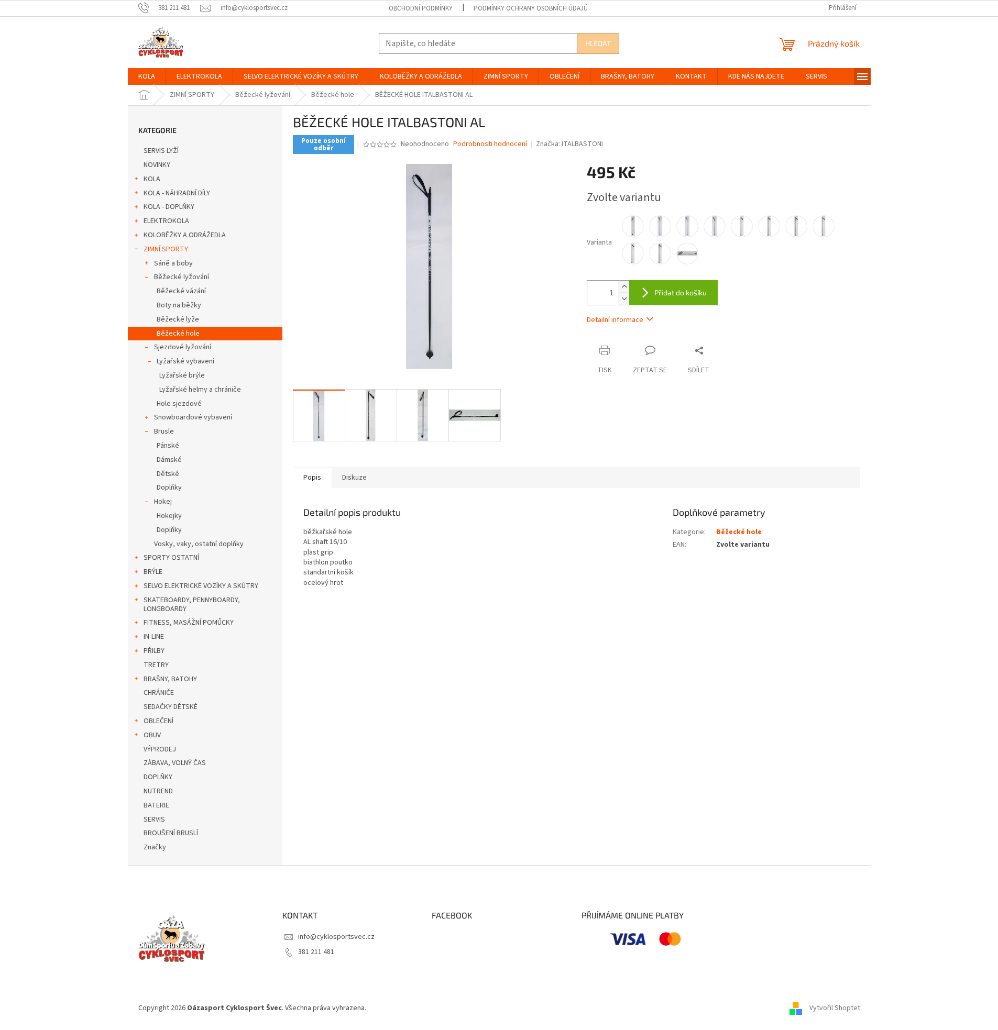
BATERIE (156, 805)
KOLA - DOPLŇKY (169, 207)
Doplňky (169, 487)
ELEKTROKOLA (166, 221)
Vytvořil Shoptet (834, 1008)
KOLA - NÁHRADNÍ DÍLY (177, 193)
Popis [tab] (312, 477)
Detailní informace (615, 320)
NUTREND (158, 791)
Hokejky (169, 516)
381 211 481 (316, 952)
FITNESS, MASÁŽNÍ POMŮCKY (189, 622)
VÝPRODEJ (160, 749)
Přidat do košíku (680, 292)
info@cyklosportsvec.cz (336, 937)
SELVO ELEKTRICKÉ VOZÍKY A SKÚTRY (201, 586)
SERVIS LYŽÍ (161, 151)
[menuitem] (147, 76)
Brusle (164, 431)
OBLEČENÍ (158, 721)
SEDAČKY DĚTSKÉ (171, 707)
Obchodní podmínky (421, 8)
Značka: (569, 144)
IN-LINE (154, 637)
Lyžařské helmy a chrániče (200, 389)
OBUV (152, 735)
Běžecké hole (178, 333)
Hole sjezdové (179, 403)
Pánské (168, 445)
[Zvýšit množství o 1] (624, 287)
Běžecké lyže (178, 319)
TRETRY (156, 665)
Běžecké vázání (181, 291)
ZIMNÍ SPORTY (166, 249)
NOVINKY (157, 165)
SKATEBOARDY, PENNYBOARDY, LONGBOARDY (192, 604)
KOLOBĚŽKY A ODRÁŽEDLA (185, 235)
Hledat (598, 43)
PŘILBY (154, 651)
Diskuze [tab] (354, 477)
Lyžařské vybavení (185, 361)
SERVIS (154, 819)
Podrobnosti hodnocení (490, 144)
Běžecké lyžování (181, 277)
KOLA (152, 179)
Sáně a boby (173, 263)
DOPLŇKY (158, 777)
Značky (155, 847)
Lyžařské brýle (182, 375)
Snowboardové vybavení (193, 417)
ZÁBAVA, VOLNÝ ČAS (175, 763)
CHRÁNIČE (159, 693)
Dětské (168, 474)
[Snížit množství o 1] (624, 299)
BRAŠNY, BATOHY (170, 679)
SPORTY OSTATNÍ (171, 557)
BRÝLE (153, 572)
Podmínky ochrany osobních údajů (531, 8)
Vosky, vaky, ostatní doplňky (199, 544)
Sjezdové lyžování (182, 347)
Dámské (169, 460)
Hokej (163, 501)
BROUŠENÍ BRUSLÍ (171, 833)
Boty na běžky (179, 305)
